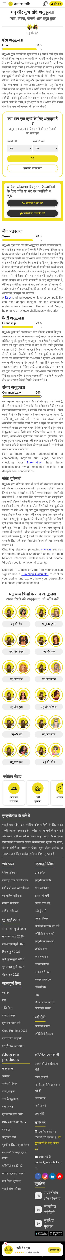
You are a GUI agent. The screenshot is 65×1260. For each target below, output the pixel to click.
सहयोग (5, 992)
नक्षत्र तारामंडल (43, 979)
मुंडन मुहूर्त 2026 (11, 974)
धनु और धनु (16, 734)
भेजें (32, 158)
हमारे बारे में (40, 1105)
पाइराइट (6, 1129)
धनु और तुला (16, 706)
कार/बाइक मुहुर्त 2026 (13, 944)
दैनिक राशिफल (10, 872)
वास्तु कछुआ (8, 1091)
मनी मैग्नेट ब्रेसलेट (11, 1181)
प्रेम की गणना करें (32, 168)
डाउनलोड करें (54, 1250)
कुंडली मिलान (42, 918)
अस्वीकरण (40, 1098)
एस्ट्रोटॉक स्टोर (43, 880)
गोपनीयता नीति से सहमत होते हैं (47, 1087)
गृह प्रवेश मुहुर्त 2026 (13, 967)
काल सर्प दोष (41, 956)
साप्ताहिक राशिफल (12, 895)
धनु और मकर (48, 734)
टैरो (4, 1000)
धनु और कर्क (48, 651)
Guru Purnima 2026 (14, 1030)
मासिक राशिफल (10, 903)
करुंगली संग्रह (9, 1083)
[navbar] (4, 4)
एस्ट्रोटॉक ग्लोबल (11, 1188)
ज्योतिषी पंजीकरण (44, 1033)
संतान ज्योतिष (42, 964)
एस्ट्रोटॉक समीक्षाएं (44, 941)
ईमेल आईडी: (48, 1162)
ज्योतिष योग (41, 949)
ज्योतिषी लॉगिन (42, 1026)
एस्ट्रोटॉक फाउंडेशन (12, 1046)
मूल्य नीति (39, 1113)
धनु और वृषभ (48, 623)
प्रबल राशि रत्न (43, 971)
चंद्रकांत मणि (9, 1137)
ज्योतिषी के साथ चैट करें (47, 926)
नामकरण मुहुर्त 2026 (13, 936)
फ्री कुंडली (40, 910)
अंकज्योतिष (40, 987)
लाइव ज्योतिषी (42, 895)
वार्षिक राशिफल (10, 910)
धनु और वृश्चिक (49, 706)
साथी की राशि (39, 141)
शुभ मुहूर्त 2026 (11, 920)
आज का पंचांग (42, 888)
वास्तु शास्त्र (8, 1015)
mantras (46, 549)
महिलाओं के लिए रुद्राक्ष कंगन (14, 1155)
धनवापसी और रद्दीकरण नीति (46, 1066)
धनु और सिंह (16, 679)
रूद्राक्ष (6, 1076)
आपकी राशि (12, 141)
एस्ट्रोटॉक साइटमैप (12, 1038)
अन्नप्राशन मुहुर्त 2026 (14, 928)
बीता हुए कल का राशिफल (15, 880)
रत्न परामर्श (7, 1106)
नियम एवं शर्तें (41, 1077)
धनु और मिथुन (16, 651)
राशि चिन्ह (7, 1007)
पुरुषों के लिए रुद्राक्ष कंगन (15, 1144)
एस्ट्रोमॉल (40, 872)
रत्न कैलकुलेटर (10, 1099)
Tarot (8, 297)
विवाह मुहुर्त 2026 (11, 951)
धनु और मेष (16, 623)
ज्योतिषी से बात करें (44, 933)
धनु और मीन (49, 761)
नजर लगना (8, 1068)
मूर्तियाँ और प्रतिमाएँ (12, 1165)
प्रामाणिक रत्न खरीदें (12, 1114)
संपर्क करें (40, 1122)
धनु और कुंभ (16, 762)
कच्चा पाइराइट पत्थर (12, 1173)
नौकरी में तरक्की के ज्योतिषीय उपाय (44, 1005)
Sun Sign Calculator (35, 574)
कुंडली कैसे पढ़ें (42, 903)
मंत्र (37, 994)
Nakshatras (34, 462)
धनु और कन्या (49, 679)
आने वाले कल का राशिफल (15, 888)
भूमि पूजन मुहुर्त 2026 (13, 959)
